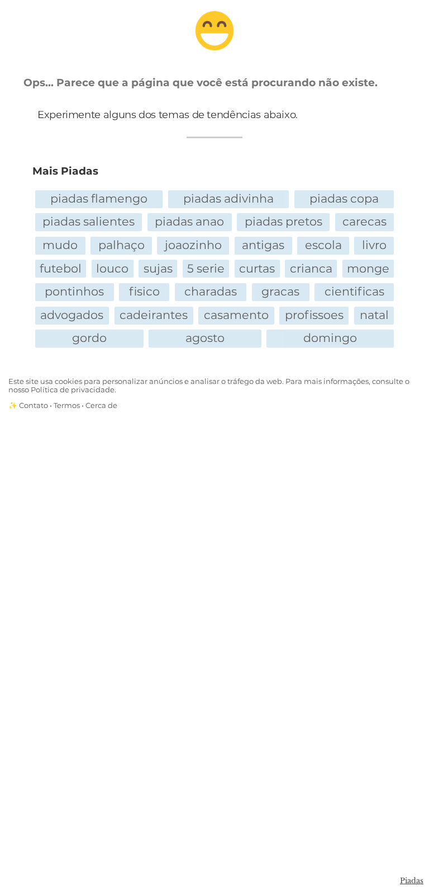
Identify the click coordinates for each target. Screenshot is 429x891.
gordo (89, 338)
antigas (263, 245)
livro (374, 245)
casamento (236, 315)
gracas (280, 291)
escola (323, 245)
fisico (144, 291)
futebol (61, 268)
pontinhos (74, 291)
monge (368, 268)
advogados (71, 315)
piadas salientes (88, 221)
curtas (257, 268)
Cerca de (101, 405)
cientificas (354, 291)
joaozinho (193, 245)
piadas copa (344, 198)
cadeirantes (154, 315)
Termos (67, 405)
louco (112, 268)
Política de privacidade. (73, 390)
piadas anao (189, 221)
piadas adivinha (228, 198)
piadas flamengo (98, 198)
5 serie (206, 268)
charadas (210, 291)
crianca (311, 268)
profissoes (314, 315)
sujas (158, 268)
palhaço (121, 245)
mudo (60, 245)
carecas (364, 221)
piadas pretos (283, 221)
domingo (330, 338)
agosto (205, 338)
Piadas (411, 880)
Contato (33, 405)
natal (374, 315)
